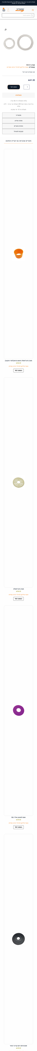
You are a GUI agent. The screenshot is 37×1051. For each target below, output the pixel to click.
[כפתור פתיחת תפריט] (33, 10)
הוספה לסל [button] (18, 370)
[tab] (18, 95)
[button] (5, 29)
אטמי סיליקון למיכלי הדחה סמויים (17, 67)
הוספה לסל (14, 87)
